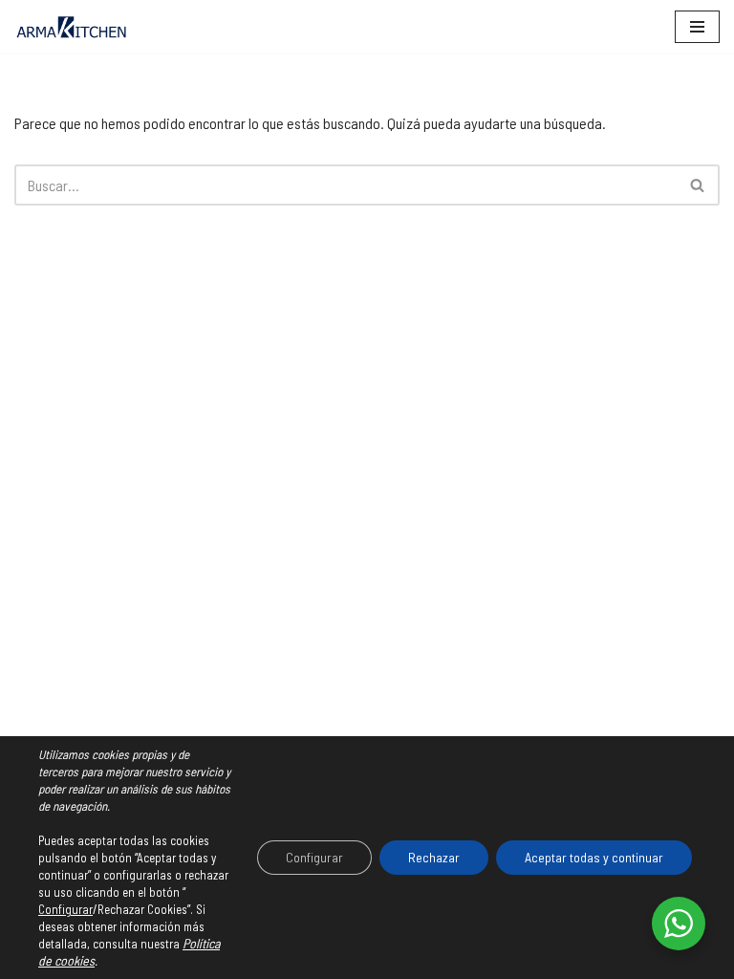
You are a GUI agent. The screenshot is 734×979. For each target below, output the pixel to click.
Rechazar (434, 857)
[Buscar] (698, 185)
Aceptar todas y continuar (594, 857)
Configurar (65, 909)
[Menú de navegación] (697, 27)
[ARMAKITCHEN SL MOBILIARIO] (71, 26)
